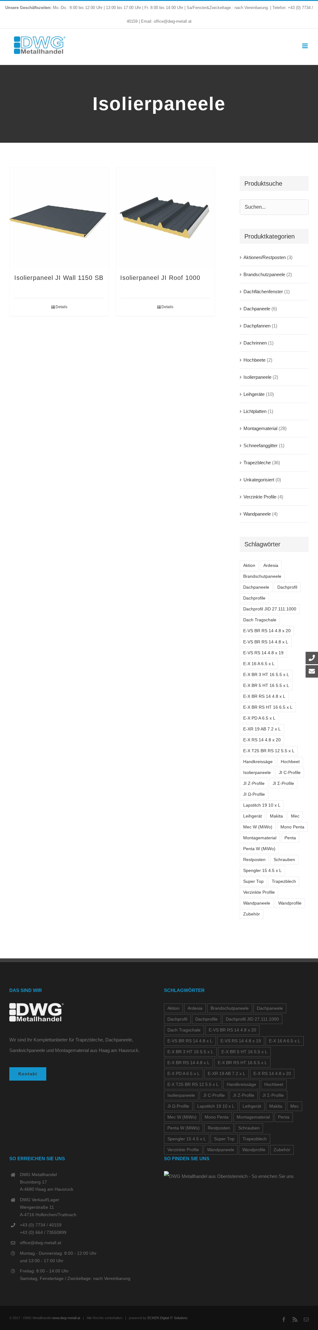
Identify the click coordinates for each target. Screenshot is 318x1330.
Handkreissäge (258, 761)
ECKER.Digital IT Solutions (168, 1318)
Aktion (249, 565)
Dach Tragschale (259, 620)
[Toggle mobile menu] (305, 46)
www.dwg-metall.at (66, 1318)
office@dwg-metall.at (40, 1242)
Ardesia (270, 565)
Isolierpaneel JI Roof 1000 (160, 277)
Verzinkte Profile (259, 496)
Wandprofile (290, 903)
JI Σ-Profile (283, 783)
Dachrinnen (255, 342)
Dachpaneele (256, 308)
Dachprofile (254, 598)
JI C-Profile (290, 772)
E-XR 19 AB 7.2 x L (262, 729)
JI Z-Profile (254, 783)
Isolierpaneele (257, 377)
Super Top (253, 881)
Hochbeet (290, 761)
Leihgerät (252, 816)
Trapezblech (284, 881)
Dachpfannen (256, 325)
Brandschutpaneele (262, 576)
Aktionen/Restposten (264, 257)
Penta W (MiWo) (259, 848)
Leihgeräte (254, 394)
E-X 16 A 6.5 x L (259, 663)
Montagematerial (260, 428)
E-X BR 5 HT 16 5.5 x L (266, 685)
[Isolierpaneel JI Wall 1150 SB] (59, 217)
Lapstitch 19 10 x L (261, 805)
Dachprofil (287, 587)
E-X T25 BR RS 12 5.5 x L (268, 750)
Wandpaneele (257, 514)
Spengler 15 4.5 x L (262, 870)
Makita (276, 816)
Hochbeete (254, 360)
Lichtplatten (254, 411)
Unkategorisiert (258, 479)
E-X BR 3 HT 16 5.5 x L (266, 674)
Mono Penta (292, 827)
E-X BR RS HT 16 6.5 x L (268, 707)
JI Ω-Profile (254, 794)
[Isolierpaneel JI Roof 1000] (165, 217)
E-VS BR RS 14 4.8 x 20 (267, 630)
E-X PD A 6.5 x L (259, 718)
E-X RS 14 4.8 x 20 (262, 740)
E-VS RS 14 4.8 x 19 (263, 653)
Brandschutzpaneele (264, 274)
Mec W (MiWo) (257, 827)
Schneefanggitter (260, 445)
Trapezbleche (257, 462)
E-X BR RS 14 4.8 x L (264, 696)
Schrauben (284, 859)
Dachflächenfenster (263, 291)
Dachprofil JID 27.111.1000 (269, 609)
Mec (295, 816)
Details (61, 307)
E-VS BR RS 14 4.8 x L (265, 642)
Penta (290, 838)
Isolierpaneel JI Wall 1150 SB (58, 277)
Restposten (254, 859)
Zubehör (251, 914)
